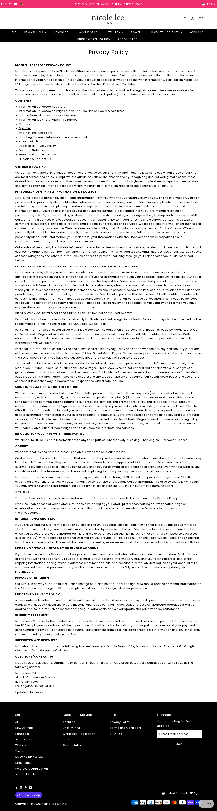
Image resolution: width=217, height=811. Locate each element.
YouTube (128, 84)
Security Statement (33, 150)
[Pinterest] (10, 4)
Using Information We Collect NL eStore (47, 115)
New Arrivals (34, 32)
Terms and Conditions (126, 728)
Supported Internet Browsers (40, 154)
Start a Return (73, 745)
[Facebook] (1, 4)
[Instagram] (6, 4)
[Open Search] (185, 18)
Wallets (114, 32)
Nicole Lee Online (54, 804)
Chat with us (72, 728)
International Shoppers (36, 133)
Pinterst (109, 84)
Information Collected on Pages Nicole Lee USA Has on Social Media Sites (71, 111)
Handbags (61, 32)
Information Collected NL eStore (42, 107)
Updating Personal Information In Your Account (53, 137)
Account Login (129, 39)
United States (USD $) (182, 793)
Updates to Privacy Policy (37, 146)
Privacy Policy (120, 722)
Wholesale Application (93, 39)
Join (179, 744)
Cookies (24, 124)
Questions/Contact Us (35, 159)
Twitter (96, 84)
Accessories (88, 32)
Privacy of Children (32, 141)
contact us (155, 663)
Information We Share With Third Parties (48, 120)
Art (14, 32)
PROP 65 (116, 734)
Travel (136, 32)
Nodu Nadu (197, 32)
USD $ (209, 4)
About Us (69, 722)
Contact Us (71, 740)
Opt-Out (25, 128)
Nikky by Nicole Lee (165, 32)
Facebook (82, 84)
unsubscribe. (30, 513)
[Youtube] (15, 4)
